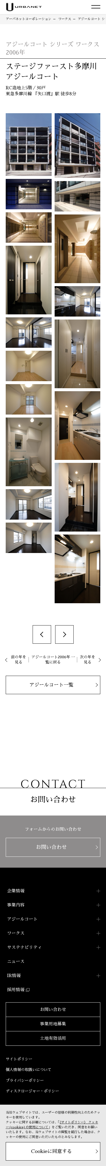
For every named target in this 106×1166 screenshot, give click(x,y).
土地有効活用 (53, 1038)
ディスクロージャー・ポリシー (32, 1091)
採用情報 (15, 990)
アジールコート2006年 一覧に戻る (53, 659)
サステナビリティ (24, 947)
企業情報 (15, 891)
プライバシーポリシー (25, 1080)
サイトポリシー (19, 1059)
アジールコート (22, 919)
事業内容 (15, 905)
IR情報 (14, 976)
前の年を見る (18, 659)
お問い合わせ (53, 1009)
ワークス (15, 933)
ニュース (15, 961)
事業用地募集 (53, 1024)
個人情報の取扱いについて (28, 1070)
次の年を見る (87, 659)
